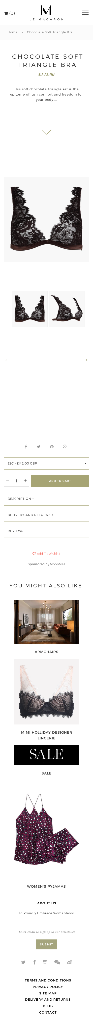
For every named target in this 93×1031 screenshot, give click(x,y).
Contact (48, 1012)
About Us (46, 903)
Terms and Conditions (48, 980)
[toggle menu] (85, 12)
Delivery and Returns (48, 999)
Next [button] (85, 359)
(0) (11, 12)
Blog (48, 1006)
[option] (46, 219)
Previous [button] (7, 359)
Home (12, 32)
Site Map (48, 993)
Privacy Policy (48, 987)
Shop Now (46, 652)
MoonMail (57, 564)
